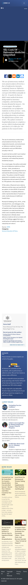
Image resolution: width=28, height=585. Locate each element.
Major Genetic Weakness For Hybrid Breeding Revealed (12, 338)
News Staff (13, 58)
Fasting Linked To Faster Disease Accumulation (11, 334)
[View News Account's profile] (6, 60)
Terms (25, 571)
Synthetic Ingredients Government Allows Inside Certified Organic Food (12, 341)
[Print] (22, 76)
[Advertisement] (14, 25)
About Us (3, 572)
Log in (25, 8)
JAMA (8, 227)
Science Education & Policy (10, 46)
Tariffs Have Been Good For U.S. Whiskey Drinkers (16, 445)
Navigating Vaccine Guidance (15, 406)
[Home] (6, 3)
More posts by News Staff (17, 345)
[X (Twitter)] (3, 8)
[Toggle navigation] (24, 3)
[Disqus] (14, 252)
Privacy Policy (19, 572)
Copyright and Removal (9, 573)
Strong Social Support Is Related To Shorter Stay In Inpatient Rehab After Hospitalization (7, 533)
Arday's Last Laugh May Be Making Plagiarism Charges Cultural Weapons (16, 425)
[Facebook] (1, 8)
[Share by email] (14, 76)
